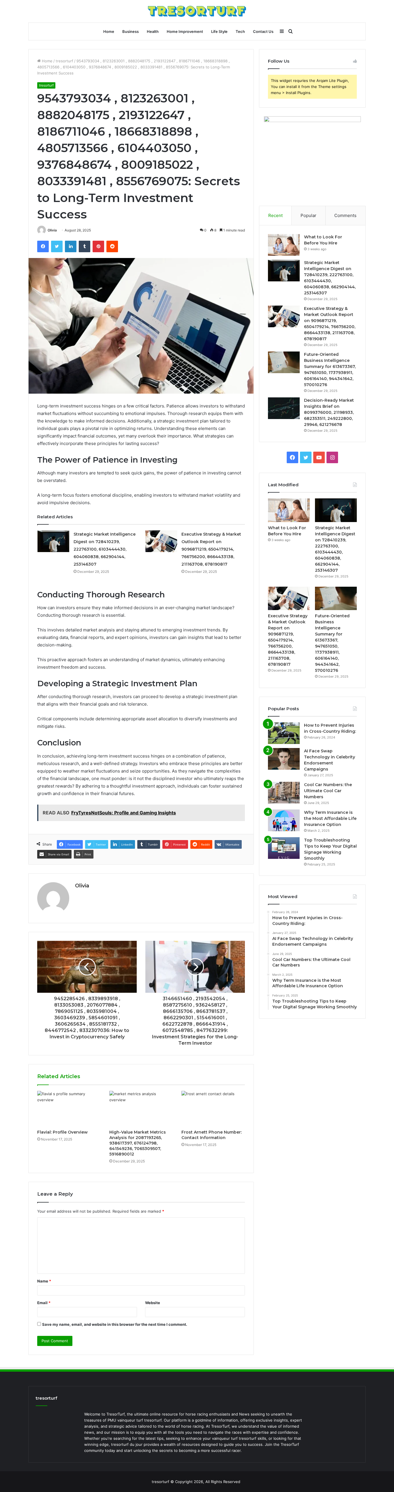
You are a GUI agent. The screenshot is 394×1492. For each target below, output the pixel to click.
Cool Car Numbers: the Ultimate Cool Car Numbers (328, 790)
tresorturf (64, 61)
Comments (345, 215)
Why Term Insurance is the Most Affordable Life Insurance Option (330, 818)
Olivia (52, 230)
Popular (308, 215)
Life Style (219, 31)
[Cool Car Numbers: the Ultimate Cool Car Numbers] (284, 792)
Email (43, 1302)
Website (152, 1302)
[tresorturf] (197, 11)
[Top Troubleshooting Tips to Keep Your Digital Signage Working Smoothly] (284, 848)
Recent (275, 215)
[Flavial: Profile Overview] (69, 1109)
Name (44, 1281)
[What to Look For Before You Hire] (284, 245)
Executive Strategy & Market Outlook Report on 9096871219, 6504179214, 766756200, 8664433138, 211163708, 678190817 (211, 549)
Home (108, 31)
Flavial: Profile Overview (62, 1132)
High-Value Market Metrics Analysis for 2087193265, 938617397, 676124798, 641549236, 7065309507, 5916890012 (137, 1143)
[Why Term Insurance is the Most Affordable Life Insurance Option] (284, 820)
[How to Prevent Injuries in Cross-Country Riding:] (284, 733)
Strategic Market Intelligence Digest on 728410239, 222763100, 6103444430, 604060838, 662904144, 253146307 (105, 549)
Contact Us (263, 31)
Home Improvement (185, 31)
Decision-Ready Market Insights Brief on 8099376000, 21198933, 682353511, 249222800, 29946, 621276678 (329, 412)
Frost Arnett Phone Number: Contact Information (211, 1135)
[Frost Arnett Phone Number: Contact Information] (213, 1109)
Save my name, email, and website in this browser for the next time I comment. (114, 1324)
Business (130, 31)
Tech (240, 31)
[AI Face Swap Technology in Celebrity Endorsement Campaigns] (284, 759)
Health (153, 31)
